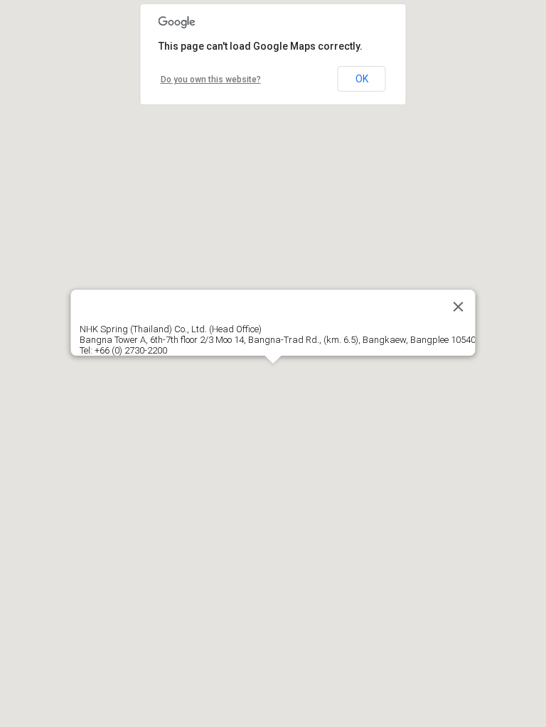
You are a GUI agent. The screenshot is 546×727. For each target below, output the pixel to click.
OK (361, 78)
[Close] (458, 307)
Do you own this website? (211, 79)
